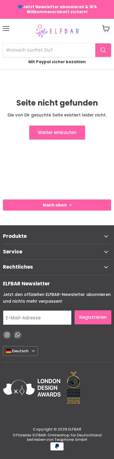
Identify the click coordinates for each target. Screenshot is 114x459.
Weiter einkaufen (57, 132)
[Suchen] (103, 50)
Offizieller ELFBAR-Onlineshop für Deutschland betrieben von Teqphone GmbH (57, 437)
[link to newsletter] (57, 9)
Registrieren (93, 317)
